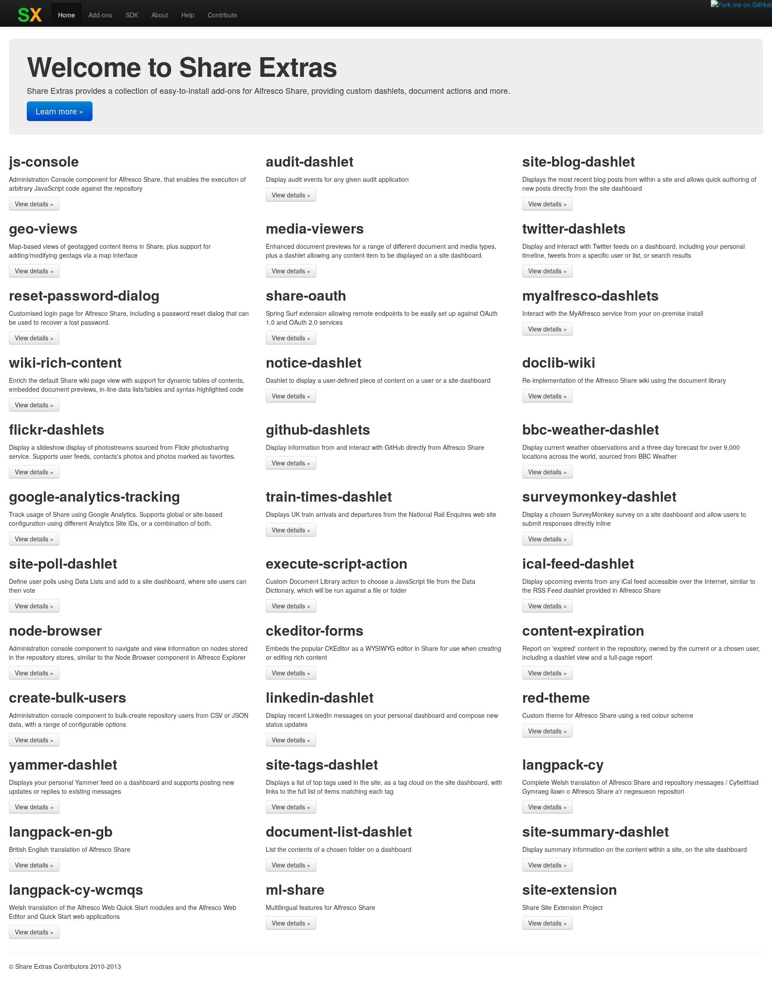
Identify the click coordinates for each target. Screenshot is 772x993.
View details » (34, 203)
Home (66, 14)
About (159, 14)
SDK (132, 14)
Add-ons (100, 14)
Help (187, 14)
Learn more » (60, 111)
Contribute (222, 14)
